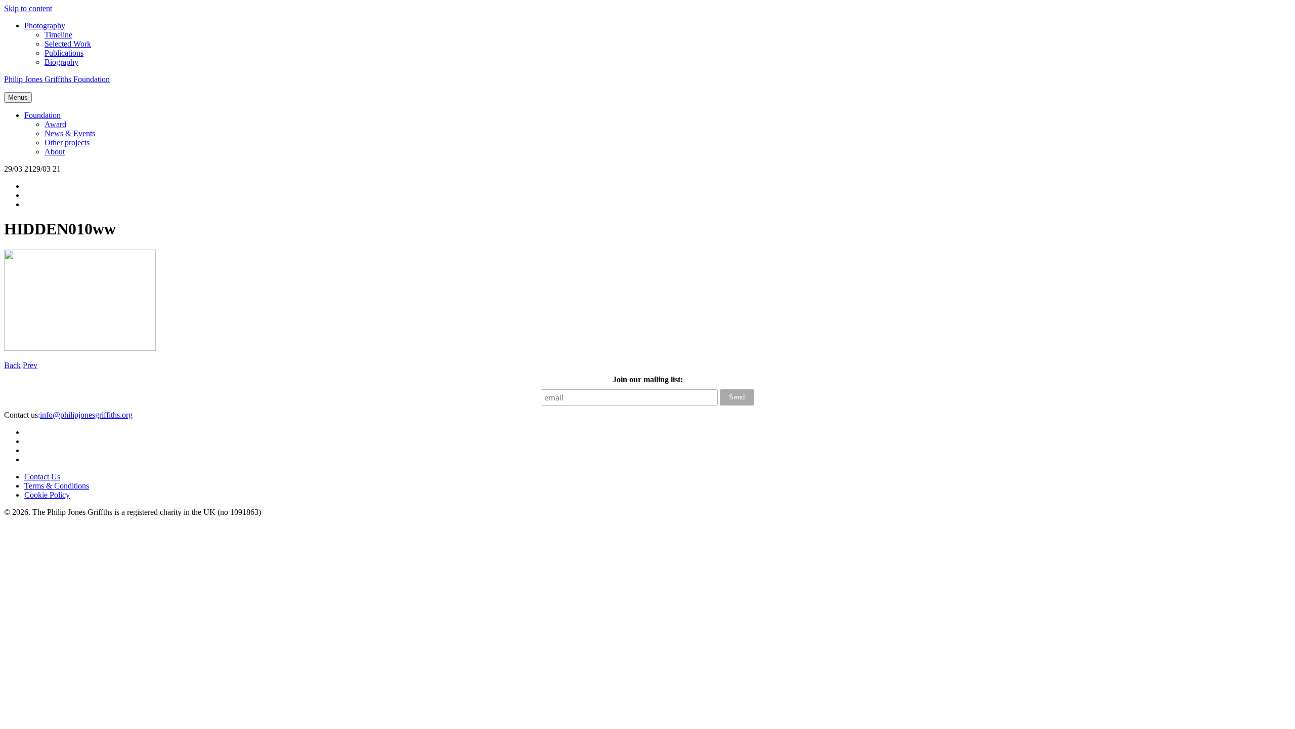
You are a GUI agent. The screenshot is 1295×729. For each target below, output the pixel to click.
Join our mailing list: (648, 379)
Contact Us (42, 476)
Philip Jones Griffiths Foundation (57, 79)
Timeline (58, 34)
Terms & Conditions (56, 485)
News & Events (70, 133)
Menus (18, 97)
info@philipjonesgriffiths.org (86, 415)
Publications (64, 53)
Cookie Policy (47, 495)
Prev (30, 365)
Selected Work (68, 43)
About (55, 151)
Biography (61, 62)
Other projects (67, 142)
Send (737, 397)
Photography (44, 25)
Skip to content (28, 8)
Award (55, 124)
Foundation (42, 115)
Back (12, 365)
